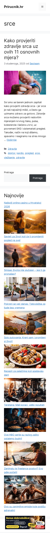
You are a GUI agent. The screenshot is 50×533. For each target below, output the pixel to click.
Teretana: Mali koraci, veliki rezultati (24, 404)
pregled (29, 153)
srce (37, 153)
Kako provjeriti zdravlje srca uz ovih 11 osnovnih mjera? (22, 49)
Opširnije (12, 140)
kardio (20, 153)
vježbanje (9, 157)
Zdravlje (12, 148)
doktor (11, 153)
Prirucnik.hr (13, 7)
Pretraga (9, 172)
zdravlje (20, 157)
